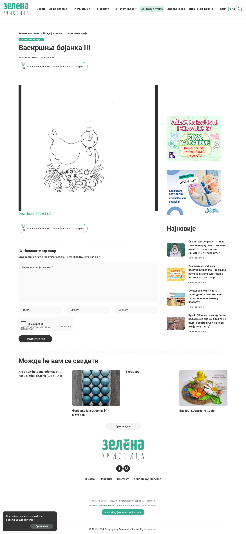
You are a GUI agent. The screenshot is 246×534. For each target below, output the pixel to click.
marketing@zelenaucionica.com (123, 512)
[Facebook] (119, 468)
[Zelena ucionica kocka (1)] (194, 138)
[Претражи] (240, 9)
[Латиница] (233, 9)
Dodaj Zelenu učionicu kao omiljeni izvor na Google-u (55, 66)
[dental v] (194, 192)
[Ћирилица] (223, 9)
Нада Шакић (31, 58)
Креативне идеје (31, 39)
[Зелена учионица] (16, 9)
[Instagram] (126, 468)
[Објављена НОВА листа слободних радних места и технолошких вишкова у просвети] (176, 299)
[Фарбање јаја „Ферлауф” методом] (96, 388)
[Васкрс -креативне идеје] (203, 388)
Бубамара (132, 371)
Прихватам (42, 526)
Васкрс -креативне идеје (197, 410)
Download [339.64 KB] (35, 214)
